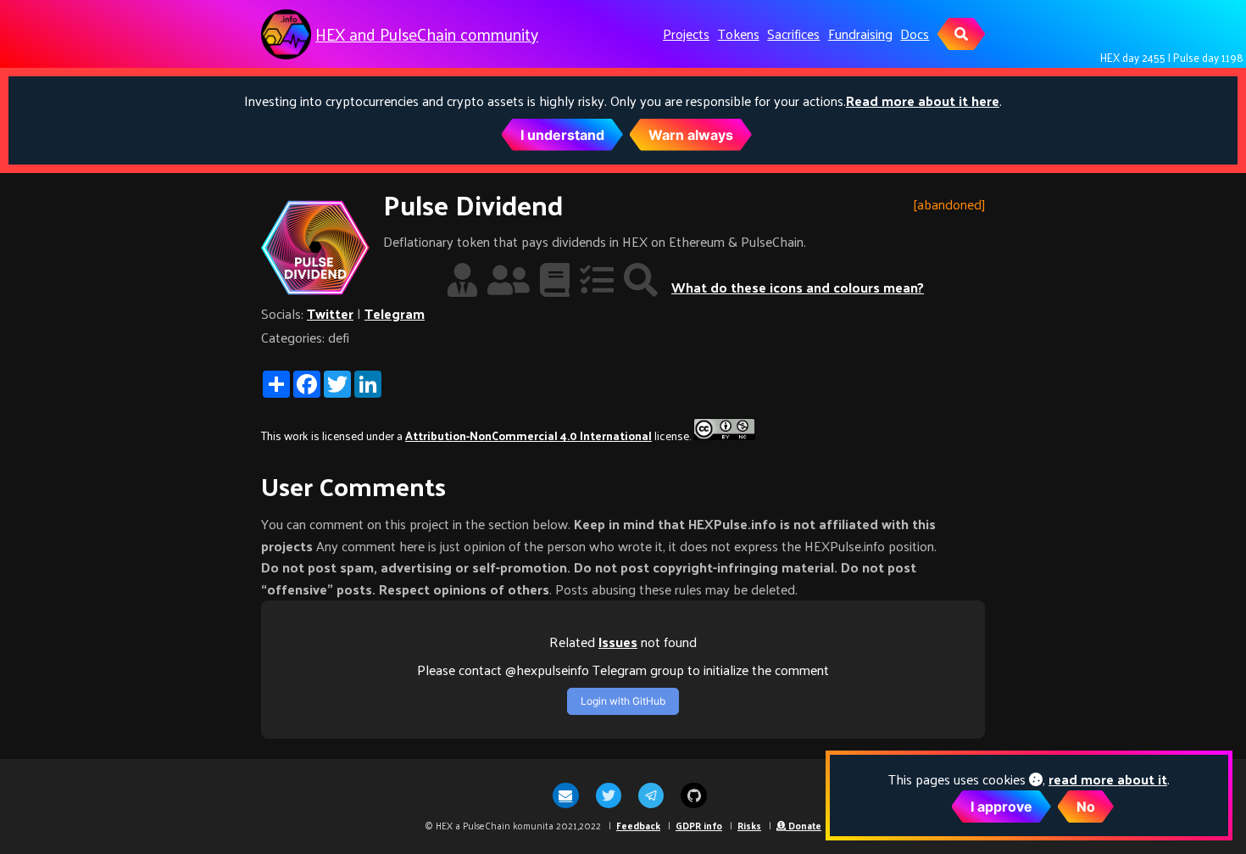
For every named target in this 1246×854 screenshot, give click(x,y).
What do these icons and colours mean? (797, 287)
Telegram (394, 313)
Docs (914, 33)
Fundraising (860, 33)
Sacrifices (793, 33)
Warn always (690, 134)
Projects (686, 33)
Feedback (638, 825)
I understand (562, 134)
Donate (803, 825)
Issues (617, 641)
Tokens (738, 33)
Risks (749, 825)
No (1085, 806)
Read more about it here (922, 100)
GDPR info (699, 825)
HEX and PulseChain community (426, 34)
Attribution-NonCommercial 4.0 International (528, 435)
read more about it (1108, 779)
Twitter (330, 313)
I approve (1001, 806)
